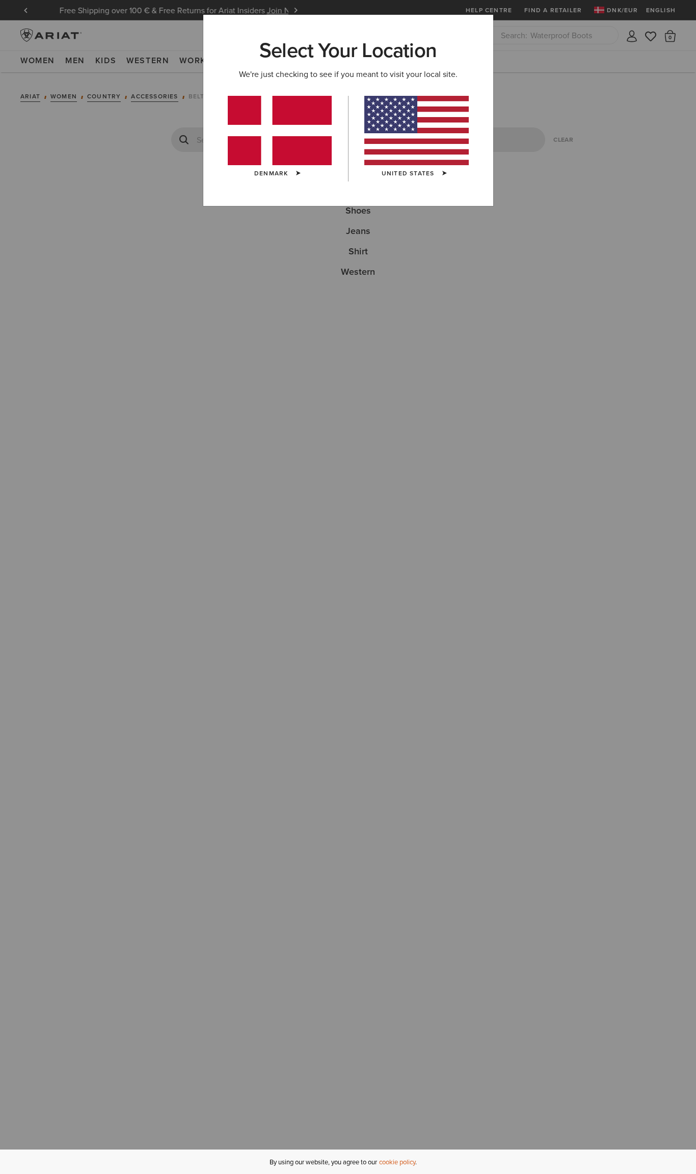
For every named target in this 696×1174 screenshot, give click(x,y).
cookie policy (397, 1161)
